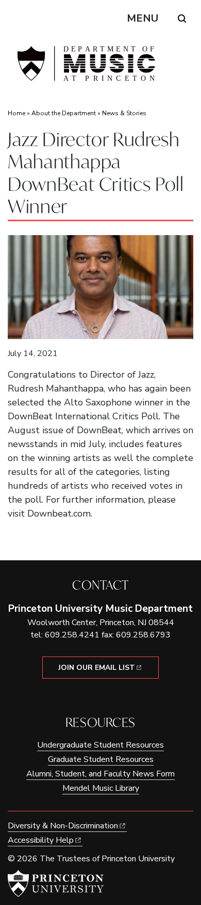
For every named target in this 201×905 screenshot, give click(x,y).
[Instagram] (108, 696)
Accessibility (41, 840)
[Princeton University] (56, 883)
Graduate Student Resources (101, 759)
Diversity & (63, 825)
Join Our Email (96, 667)
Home (16, 113)
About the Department (63, 113)
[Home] (85, 67)
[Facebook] (93, 696)
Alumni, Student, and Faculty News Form (100, 773)
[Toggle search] (182, 18)
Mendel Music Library (100, 788)
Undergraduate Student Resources (100, 745)
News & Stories (124, 113)
